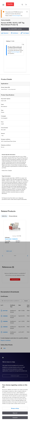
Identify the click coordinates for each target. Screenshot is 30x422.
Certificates (15, 33)
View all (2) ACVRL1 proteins (15, 29)
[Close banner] (27, 12)
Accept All (15, 417)
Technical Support (16, 15)
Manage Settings (15, 408)
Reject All (15, 413)
